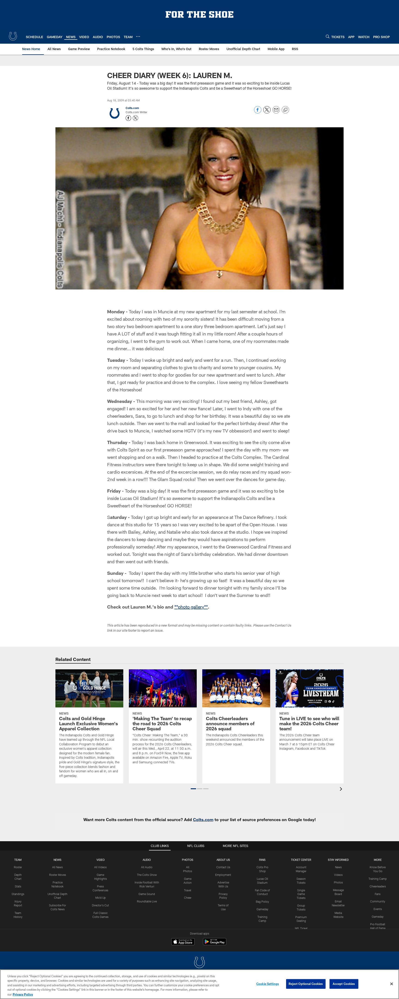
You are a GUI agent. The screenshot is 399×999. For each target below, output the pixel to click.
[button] (193, 788)
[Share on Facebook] (257, 112)
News (57, 859)
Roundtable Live (147, 901)
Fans (378, 893)
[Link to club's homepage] (12, 36)
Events (378, 909)
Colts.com (132, 108)
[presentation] (342, 789)
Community (377, 901)
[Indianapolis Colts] (199, 963)
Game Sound (147, 893)
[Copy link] (285, 110)
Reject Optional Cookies (306, 984)
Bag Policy (262, 901)
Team (17, 859)
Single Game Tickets (301, 894)
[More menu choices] (138, 36)
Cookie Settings (267, 984)
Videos (338, 874)
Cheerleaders (378, 886)
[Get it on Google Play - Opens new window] (214, 944)
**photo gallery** (191, 606)
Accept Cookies (344, 984)
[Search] (327, 36)
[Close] (392, 984)
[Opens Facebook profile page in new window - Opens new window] (128, 118)
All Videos (100, 867)
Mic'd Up (100, 897)
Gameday (262, 909)
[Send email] (276, 112)
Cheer (187, 897)
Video (101, 859)
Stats (18, 886)
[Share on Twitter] (267, 112)
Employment (223, 874)
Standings (18, 893)
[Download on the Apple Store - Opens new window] (183, 942)
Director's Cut (100, 905)
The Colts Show (147, 874)
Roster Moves (57, 874)
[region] (199, 984)
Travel (187, 890)
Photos (187, 859)
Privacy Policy (23, 994)
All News (57, 867)
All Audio (146, 867)
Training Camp (378, 878)
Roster (18, 867)
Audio (147, 859)
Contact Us (223, 867)
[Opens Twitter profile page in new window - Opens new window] (135, 118)
